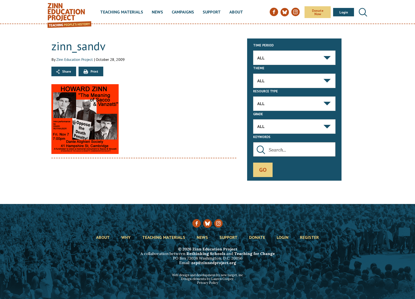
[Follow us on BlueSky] (207, 223)
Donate (257, 237)
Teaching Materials (121, 12)
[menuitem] (121, 12)
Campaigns (183, 12)
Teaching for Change (254, 253)
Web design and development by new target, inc (207, 275)
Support (212, 12)
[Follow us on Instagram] (218, 223)
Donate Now (317, 12)
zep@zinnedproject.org (213, 262)
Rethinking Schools (205, 253)
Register (309, 237)
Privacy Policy (207, 283)
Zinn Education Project (74, 59)
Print (94, 71)
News (157, 12)
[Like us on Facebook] (196, 223)
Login (343, 12)
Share (66, 71)
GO (263, 169)
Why (126, 237)
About (236, 12)
